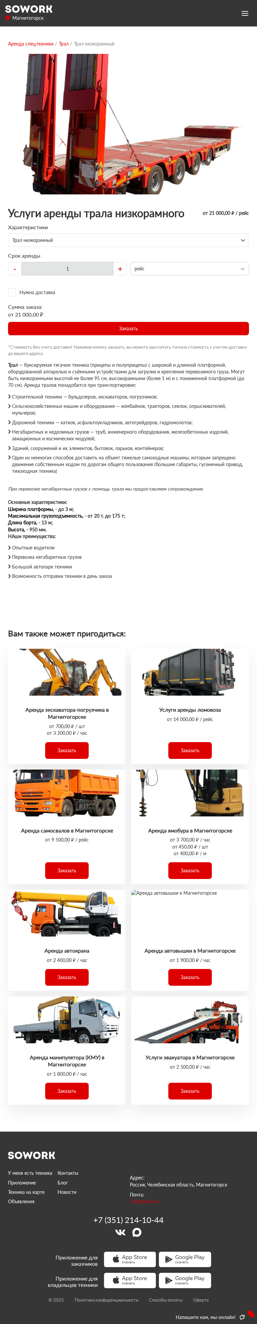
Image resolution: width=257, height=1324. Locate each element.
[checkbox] (128, 292)
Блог (63, 1182)
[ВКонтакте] (120, 1232)
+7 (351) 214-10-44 (128, 1220)
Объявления (21, 1201)
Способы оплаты (165, 1300)
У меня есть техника (30, 1173)
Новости (67, 1192)
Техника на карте (26, 1192)
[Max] (136, 1232)
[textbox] (67, 268)
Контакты (68, 1173)
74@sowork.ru (145, 1201)
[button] (128, 328)
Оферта (200, 1300)
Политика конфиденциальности (106, 1300)
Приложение (22, 1182)
